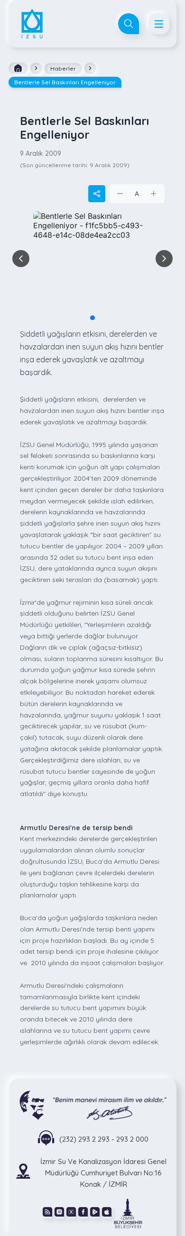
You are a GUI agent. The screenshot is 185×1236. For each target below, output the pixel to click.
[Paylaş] (96, 193)
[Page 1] (92, 317)
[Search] (128, 23)
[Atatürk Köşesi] (92, 1104)
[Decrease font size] (120, 193)
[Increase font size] (154, 193)
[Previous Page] (20, 258)
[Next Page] (164, 258)
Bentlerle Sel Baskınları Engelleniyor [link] (65, 82)
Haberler (63, 68)
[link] (128, 1212)
